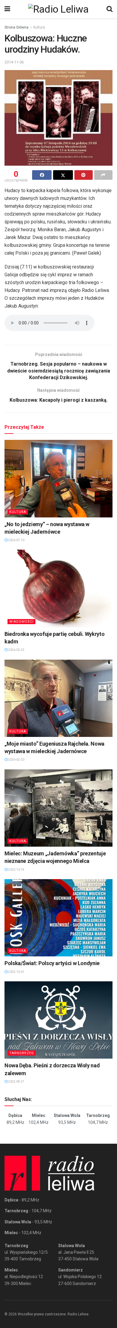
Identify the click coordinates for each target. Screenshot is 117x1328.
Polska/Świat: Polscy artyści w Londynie (52, 963)
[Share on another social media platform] (103, 175)
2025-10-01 (16, 972)
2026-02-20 (16, 759)
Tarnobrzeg (21, 1053)
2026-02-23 (16, 650)
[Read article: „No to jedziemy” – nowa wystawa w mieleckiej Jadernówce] (58, 478)
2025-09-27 (16, 1081)
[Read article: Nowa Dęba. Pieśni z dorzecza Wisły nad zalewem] (58, 1020)
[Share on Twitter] (63, 175)
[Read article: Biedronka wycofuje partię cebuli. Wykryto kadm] (58, 588)
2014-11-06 (14, 62)
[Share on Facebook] (42, 175)
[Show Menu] (7, 9)
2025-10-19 (16, 869)
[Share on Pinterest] (83, 175)
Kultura (39, 27)
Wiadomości (21, 622)
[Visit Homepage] (58, 9)
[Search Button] (109, 9)
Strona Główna (16, 27)
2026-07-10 (16, 540)
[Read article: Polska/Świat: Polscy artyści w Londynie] (58, 917)
